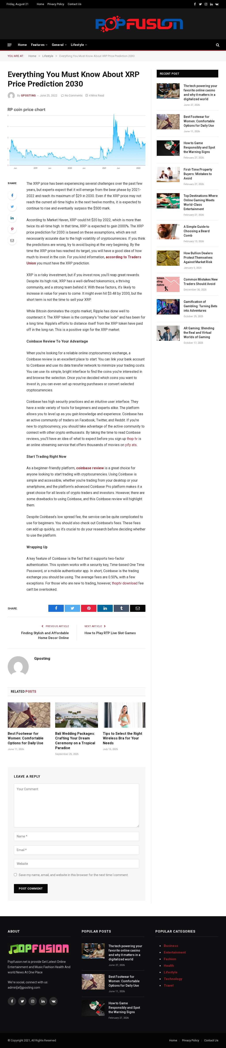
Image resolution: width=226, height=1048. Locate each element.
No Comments (74, 95)
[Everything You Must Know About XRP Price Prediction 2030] (76, 139)
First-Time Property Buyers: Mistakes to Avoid (198, 174)
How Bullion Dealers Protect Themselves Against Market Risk (198, 257)
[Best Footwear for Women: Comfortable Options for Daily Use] (29, 715)
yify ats (131, 445)
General (58, 45)
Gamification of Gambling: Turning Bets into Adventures (200, 306)
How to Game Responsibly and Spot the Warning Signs (199, 147)
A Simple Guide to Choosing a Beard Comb (197, 231)
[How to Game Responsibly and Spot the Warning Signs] (168, 148)
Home (40, 4)
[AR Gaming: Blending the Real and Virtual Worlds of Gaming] (168, 333)
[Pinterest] (12, 229)
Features (38, 45)
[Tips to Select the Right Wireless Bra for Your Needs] (124, 715)
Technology (173, 979)
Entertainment (175, 952)
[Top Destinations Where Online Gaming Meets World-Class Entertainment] (168, 200)
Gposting (28, 95)
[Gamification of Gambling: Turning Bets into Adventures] (168, 306)
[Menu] (9, 44)
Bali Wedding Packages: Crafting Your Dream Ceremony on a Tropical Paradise (75, 740)
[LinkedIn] (12, 217)
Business (171, 946)
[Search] (217, 45)
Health (169, 966)
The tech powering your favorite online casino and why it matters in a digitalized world (200, 92)
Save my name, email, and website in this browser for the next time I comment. (73, 875)
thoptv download (124, 583)
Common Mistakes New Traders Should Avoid (201, 282)
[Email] (12, 240)
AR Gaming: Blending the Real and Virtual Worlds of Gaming (199, 332)
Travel (168, 986)
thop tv (132, 439)
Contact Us (74, 4)
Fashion (170, 959)
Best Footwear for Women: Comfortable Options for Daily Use (25, 738)
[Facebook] (12, 195)
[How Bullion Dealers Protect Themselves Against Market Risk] (168, 258)
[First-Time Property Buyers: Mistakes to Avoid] (168, 174)
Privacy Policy (55, 4)
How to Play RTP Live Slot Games (110, 633)
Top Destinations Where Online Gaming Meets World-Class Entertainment (201, 202)
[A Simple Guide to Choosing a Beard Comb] (168, 231)
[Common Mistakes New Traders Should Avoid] (168, 284)
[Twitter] (12, 206)
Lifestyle (77, 45)
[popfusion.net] (95, 23)
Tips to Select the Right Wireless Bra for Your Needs (122, 738)
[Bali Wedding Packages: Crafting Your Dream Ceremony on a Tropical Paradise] (76, 715)
